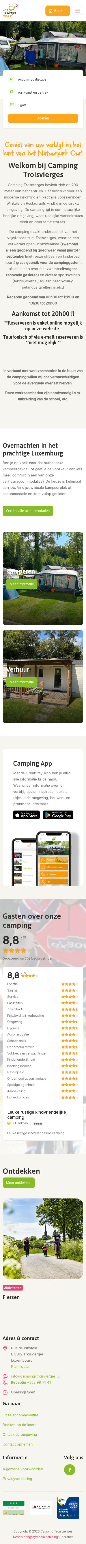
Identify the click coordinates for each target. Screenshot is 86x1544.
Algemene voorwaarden (23, 1469)
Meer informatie (22, 584)
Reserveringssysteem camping (35, 1537)
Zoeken (43, 118)
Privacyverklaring (17, 1478)
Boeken (60, 11)
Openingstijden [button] (23, 1392)
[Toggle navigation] (77, 11)
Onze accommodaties (21, 1415)
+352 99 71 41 (31, 1382)
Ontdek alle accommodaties (28, 511)
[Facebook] (69, 1470)
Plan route (20, 1366)
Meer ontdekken (18, 1183)
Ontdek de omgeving (20, 1434)
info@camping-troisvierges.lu (35, 1376)
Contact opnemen (18, 1444)
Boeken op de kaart (19, 1425)
